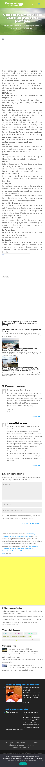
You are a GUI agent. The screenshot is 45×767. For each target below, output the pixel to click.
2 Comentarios (29, 28)
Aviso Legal (9, 743)
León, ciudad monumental (11, 657)
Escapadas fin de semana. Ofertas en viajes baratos (19, 551)
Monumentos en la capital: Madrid (20, 649)
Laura (4, 617)
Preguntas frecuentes (21, 747)
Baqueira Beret (7, 633)
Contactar (34, 743)
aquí (3, 553)
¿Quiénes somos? (21, 743)
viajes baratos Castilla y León (11, 640)
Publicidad (5, 276)
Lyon (29, 636)
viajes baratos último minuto (30, 640)
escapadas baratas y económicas (21, 26)
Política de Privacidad (16, 745)
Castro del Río (18, 633)
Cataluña (6, 26)
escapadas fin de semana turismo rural (14, 636)
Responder (36, 416)
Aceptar (23, 764)
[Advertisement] (22, 300)
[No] (42, 760)
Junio (20, 28)
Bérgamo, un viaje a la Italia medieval (21, 665)
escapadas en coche (30, 633)
